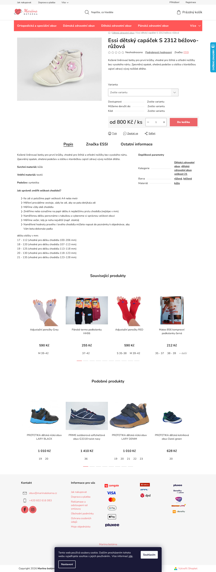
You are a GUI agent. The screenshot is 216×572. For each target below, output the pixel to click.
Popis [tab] (68, 144)
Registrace (191, 2)
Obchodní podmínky (82, 513)
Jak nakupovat (24, 2)
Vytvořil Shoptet (187, 568)
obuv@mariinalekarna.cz (43, 493)
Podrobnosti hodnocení (158, 52)
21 (128, 459)
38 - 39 (171, 353)
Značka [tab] (97, 144)
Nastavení (67, 564)
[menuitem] (37, 25)
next (196, 326)
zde (131, 556)
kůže (177, 183)
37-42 (86, 353)
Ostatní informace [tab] (137, 144)
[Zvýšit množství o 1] (164, 122)
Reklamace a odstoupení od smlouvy (79, 505)
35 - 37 (159, 353)
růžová (178, 178)
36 (86, 459)
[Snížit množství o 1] (148, 122)
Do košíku (183, 122)
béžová (187, 178)
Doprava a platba (46, 2)
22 (135, 459)
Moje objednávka (80, 526)
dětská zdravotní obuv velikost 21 (183, 170)
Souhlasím (149, 555)
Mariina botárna (108, 544)
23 (141, 459)
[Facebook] (24, 509)
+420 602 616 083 (40, 500)
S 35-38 (122, 353)
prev (19, 326)
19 (40, 459)
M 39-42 (43, 353)
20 (46, 459)
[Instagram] (32, 509)
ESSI (186, 52)
